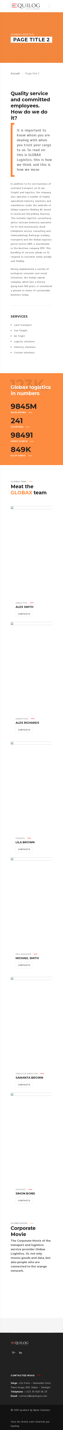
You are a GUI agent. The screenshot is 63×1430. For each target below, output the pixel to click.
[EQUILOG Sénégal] (26, 6)
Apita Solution (41, 1410)
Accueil (15, 73)
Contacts (24, 614)
